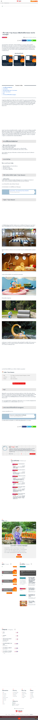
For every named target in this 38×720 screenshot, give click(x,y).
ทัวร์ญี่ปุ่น (23, 697)
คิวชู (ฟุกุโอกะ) (4, 698)
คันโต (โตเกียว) (4, 693)
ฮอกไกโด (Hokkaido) (5, 697)
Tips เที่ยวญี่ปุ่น (24, 696)
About (9, 714)
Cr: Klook (35, 271)
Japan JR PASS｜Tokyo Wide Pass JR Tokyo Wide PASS (19, 190)
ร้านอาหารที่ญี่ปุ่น (15, 693)
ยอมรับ (19, 718)
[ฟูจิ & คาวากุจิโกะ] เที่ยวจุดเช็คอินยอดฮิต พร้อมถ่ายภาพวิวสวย (15, 551)
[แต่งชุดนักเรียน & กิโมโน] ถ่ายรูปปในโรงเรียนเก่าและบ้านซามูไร (14, 548)
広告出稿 (31, 714)
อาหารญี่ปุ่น (31, 695)
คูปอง (36, 1)
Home (6, 714)
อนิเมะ (31, 698)
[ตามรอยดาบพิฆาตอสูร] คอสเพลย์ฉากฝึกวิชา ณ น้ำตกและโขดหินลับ (16, 549)
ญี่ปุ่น (3, 692)
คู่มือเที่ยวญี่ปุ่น (24, 692)
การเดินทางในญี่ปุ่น (24, 693)
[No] (36, 717)
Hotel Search (13, 714)
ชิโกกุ (3, 701)
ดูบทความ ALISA (33, 453)
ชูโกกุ (3, 702)
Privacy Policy (27, 714)
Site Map (17, 714)
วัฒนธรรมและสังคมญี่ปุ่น (32, 693)
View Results (19, 556)
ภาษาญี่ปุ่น (31, 694)
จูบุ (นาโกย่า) (4, 696)
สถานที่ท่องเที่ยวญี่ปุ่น (15, 692)
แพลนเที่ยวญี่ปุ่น (15, 696)
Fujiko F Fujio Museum (14, 378)
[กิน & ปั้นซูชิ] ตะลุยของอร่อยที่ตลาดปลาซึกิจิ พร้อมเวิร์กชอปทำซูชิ (15, 552)
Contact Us (21, 714)
